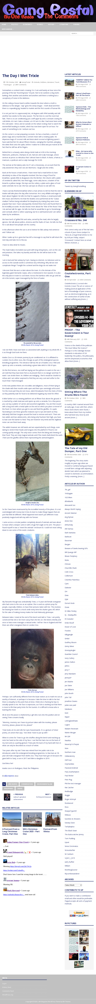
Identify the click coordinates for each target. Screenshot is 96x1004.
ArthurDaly (69, 525)
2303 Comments (85, 280)
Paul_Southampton (72, 772)
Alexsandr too (70, 505)
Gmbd (67, 638)
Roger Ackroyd (70, 799)
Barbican (68, 537)
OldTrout (68, 760)
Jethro (67, 666)
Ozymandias (69, 764)
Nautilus (68, 740)
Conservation (27, 784)
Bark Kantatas (70, 533)
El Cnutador (69, 619)
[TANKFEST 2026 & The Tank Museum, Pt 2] (69, 82)
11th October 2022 (11, 82)
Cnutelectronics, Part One (78, 275)
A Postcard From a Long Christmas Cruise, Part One (10, 831)
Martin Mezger (70, 732)
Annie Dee (69, 521)
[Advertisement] (48, 55)
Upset (67, 842)
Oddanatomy (70, 756)
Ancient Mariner (71, 513)
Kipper (67, 717)
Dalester (68, 587)
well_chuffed (69, 862)
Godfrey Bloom (70, 642)
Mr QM (67, 736)
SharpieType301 (71, 811)
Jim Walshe (69, 681)
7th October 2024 (73, 398)
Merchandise (7, 29)
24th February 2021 (73, 339)
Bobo (67, 560)
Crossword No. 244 (76, 220)
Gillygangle (69, 634)
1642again (69, 493)
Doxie (67, 607)
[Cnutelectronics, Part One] (79, 260)
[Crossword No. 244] (79, 207)
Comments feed (8, 991)
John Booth (69, 693)
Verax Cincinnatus (71, 846)
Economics (27, 24)
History (51, 24)
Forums (76, 24)
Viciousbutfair (70, 850)
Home (4, 24)
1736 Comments (81, 115)
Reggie (67, 795)
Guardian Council (71, 654)
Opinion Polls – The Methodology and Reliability (83, 109)
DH (66, 591)
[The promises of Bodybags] (84, 956)
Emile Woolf (69, 623)
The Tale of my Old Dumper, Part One (76, 450)
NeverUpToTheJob (72, 744)
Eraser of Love (70, 627)
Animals (37, 82)
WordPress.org (7, 995)
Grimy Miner (69, 646)
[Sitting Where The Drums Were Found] (79, 378)
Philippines (8, 789)
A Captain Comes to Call (83, 168)
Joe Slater (68, 685)
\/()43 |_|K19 (70, 858)
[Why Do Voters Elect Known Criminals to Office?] (69, 124)
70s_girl (67, 489)
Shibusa (68, 815)
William (67, 866)
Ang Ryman (69, 517)
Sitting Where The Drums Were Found (76, 393)
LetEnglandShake (71, 721)
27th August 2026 (83, 84)
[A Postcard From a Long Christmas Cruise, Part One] (11, 819)
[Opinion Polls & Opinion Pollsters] (69, 140)
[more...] (76, 243)
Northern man (70, 752)
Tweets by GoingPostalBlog (75, 186)
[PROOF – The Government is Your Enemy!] (79, 316)
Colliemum (69, 576)
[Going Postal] (48, 21)
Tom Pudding (70, 838)
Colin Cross (69, 572)
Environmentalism (44, 784)
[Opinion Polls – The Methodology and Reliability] (69, 109)
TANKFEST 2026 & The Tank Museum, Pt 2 (84, 81)
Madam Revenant (71, 729)
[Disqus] (32, 867)
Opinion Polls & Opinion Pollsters (83, 139)
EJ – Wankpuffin (71, 615)
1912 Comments (81, 160)
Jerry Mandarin (70, 674)
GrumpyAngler (70, 650)
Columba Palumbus (72, 580)
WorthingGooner (71, 870)
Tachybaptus (69, 826)
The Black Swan (71, 830)
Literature (63, 24)
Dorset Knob (69, 603)
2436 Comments (81, 100)
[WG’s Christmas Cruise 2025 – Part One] (32, 819)
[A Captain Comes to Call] (69, 169)
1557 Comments (81, 173)
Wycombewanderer (72, 874)
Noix (66, 748)
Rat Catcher (69, 787)
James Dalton (70, 662)
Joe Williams (69, 689)
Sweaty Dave (70, 823)
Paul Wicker (69, 776)
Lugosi (67, 725)
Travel (57, 82)
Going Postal (25, 82)
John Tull (68, 697)
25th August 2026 (83, 142)
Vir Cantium (69, 854)
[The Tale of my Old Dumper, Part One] (79, 434)
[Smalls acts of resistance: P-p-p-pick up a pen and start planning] (79, 964)
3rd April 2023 (71, 280)
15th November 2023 (74, 454)
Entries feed (6, 987)
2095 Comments (81, 144)
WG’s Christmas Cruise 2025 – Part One (31, 831)
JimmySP (68, 678)
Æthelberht (69, 501)
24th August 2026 (83, 171)
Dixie (66, 595)
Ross (66, 807)
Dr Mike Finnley (70, 611)
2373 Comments (81, 131)
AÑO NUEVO (9, 776)
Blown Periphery (71, 556)
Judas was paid (70, 705)
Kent (66, 713)
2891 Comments (20, 85)
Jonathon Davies (71, 701)
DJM (66, 599)
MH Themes (66, 1002)
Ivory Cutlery (69, 658)
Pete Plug (68, 780)
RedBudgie (69, 791)
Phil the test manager (73, 783)
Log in (4, 983)
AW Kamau (69, 529)
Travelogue (8, 85)
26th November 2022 (74, 223)
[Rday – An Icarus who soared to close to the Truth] (69, 153)
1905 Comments (81, 86)
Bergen (67, 544)
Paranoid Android (71, 768)
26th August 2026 (83, 113)
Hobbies (43, 82)
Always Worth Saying (73, 509)
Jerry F (67, 670)
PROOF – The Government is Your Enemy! (77, 332)
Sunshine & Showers (72, 819)
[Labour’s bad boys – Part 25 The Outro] (69, 95)
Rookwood (69, 803)
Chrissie (68, 564)
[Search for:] (82, 33)
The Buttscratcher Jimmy (74, 834)
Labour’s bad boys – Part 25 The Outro (83, 94)
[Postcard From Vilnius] (53, 819)
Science (40, 24)
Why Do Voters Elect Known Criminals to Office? (84, 124)
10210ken (68, 497)
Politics (14, 24)
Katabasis (68, 709)
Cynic (67, 583)
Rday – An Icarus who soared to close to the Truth (84, 153)
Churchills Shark (71, 568)
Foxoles (68, 631)
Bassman (68, 540)
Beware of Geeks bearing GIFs (76, 548)
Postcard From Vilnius (50, 830)
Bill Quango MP (71, 552)
